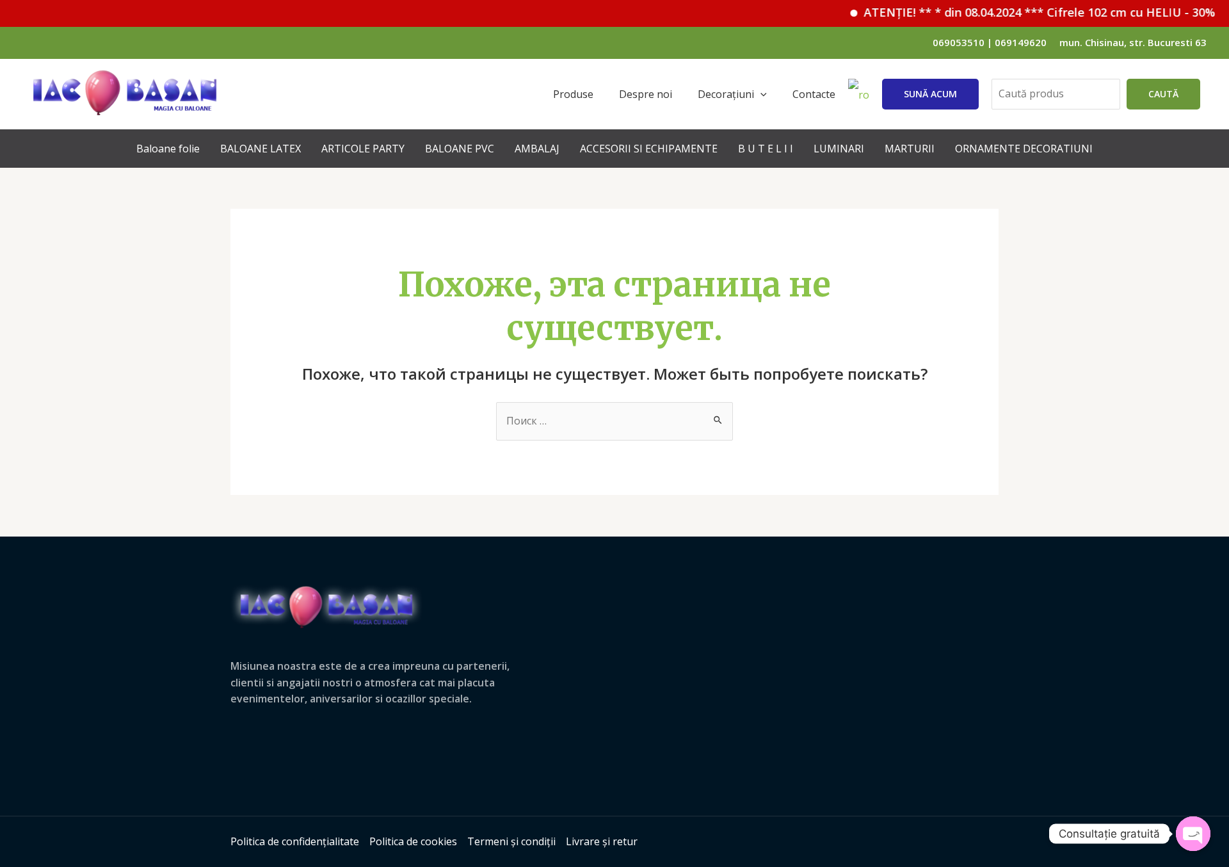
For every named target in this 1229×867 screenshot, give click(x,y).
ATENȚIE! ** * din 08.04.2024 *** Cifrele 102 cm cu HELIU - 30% (1025, 12)
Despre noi (645, 94)
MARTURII (910, 149)
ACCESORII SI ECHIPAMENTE (649, 149)
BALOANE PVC (459, 149)
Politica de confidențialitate (294, 841)
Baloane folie (168, 149)
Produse (573, 94)
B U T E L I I (765, 149)
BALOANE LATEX (260, 149)
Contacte (813, 94)
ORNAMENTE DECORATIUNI (1024, 149)
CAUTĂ (1163, 94)
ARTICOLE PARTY (363, 149)
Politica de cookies (413, 841)
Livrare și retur (602, 841)
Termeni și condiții (511, 841)
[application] (760, 94)
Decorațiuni (726, 94)
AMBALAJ (537, 149)
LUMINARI (839, 149)
